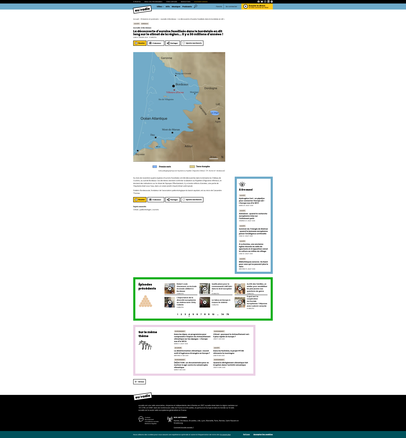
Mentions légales (151, 424)
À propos (137, 2)
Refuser (246, 434)
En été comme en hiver (259, 7)
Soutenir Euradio (201, 2)
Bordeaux (144, 24)
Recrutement (149, 420)
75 (227, 314)
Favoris (219, 6)
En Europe (178, 348)
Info (168, 7)
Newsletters (186, 2)
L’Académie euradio (152, 422)
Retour (141, 382)
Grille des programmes (153, 2)
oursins (156, 209)
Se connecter (231, 6)
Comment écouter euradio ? (184, 427)
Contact (147, 418)
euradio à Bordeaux (168, 19)
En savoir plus (225, 434)
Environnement (180, 331)
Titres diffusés (171, 2)
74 (222, 314)
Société (136, 24)
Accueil (136, 19)
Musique (176, 7)
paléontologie (145, 209)
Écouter (141, 43)
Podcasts (187, 7)
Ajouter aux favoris (194, 43)
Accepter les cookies (263, 434)
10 (213, 314)
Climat (135, 209)
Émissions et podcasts (150, 19)
